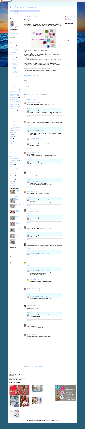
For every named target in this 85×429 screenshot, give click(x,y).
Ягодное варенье (14, 196)
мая (13, 55)
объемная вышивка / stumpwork (14, 141)
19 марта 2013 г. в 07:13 (38, 138)
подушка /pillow (13, 150)
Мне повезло (28, 11)
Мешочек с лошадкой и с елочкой (18, 235)
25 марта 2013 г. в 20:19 (44, 253)
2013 (13, 42)
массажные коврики (14, 123)
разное (11, 156)
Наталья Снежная (34, 110)
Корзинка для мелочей (18, 223)
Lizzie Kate (12, 183)
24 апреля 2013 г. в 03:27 (34, 324)
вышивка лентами (13, 99)
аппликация (12, 85)
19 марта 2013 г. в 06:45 (35, 120)
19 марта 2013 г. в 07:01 (44, 181)
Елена (26, 79)
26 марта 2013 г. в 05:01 (38, 279)
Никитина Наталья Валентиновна (34, 172)
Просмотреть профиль (14, 33)
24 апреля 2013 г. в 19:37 (35, 334)
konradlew (48, 420)
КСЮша (26, 83)
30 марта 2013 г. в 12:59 (44, 314)
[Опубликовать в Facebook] (44, 94)
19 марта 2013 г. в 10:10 (34, 191)
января (14, 77)
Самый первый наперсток (18, 229)
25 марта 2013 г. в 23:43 (44, 270)
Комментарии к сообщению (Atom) (47, 363)
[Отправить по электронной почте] (41, 94)
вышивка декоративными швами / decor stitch (15, 95)
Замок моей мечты (14, 61)
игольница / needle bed (15, 115)
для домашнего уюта (14, 106)
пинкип (11, 146)
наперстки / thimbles (14, 130)
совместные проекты (14, 160)
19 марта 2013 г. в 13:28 (44, 199)
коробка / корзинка (14, 119)
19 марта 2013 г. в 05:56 (36, 102)
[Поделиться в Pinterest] (46, 94)
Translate (69, 19)
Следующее (27, 359)
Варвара (29, 243)
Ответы (29, 108)
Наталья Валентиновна (29, 77)
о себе (11, 134)
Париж (11, 145)
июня (14, 54)
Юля (26, 76)
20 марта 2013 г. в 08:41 (35, 209)
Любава (29, 226)
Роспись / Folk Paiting (14, 158)
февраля (14, 76)
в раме (11, 87)
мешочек (12, 125)
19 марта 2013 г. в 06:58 (47, 172)
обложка (12, 136)
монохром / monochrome (15, 127)
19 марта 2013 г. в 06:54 (44, 110)
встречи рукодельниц (14, 89)
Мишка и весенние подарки (14, 64)
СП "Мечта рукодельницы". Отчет (15, 71)
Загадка (13, 73)
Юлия (26, 82)
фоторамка (12, 166)
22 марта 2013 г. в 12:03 (44, 218)
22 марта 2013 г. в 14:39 (36, 226)
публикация (12, 152)
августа (14, 50)
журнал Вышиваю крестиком (13, 113)
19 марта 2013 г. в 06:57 (44, 130)
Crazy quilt (12, 171)
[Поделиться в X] (43, 94)
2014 (13, 40)
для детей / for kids (14, 104)
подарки (12, 148)
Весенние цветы (17, 217)
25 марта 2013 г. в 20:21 (44, 235)
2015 (13, 39)
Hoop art (12, 181)
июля (14, 52)
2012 (13, 79)
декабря (14, 44)
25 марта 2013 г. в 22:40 (34, 262)
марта (14, 59)
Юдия (26, 85)
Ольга (26, 81)
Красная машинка (17, 199)
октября (14, 47)
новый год (12, 132)
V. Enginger (12, 185)
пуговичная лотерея (47, 228)
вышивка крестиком (14, 97)
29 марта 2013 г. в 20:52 (44, 296)
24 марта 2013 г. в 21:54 (36, 243)
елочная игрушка (13, 110)
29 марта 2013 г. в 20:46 (35, 288)
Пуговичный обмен (14, 68)
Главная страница (14, 11)
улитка (11, 162)
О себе (22, 11)
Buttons (36, 95)
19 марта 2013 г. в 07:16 (44, 143)
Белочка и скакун (17, 211)
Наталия (28, 102)
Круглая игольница (17, 240)
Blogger (56, 420)
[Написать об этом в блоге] (42, 94)
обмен (28, 95)
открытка (12, 143)
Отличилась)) (35, 11)
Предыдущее (58, 359)
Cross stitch (12, 173)
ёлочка (11, 108)
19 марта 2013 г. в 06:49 (34, 152)
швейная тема (13, 168)
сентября (15, 49)
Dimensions (12, 175)
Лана (26, 80)
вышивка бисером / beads (15, 91)
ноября (14, 45)
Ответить (28, 106)
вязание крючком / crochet (15, 101)
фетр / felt (12, 164)
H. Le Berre (12, 179)
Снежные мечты (23, 7)
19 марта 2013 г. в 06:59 (44, 162)
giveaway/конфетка (14, 177)
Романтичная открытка (18, 191)
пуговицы (32, 95)
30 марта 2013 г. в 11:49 (35, 305)
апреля (14, 57)
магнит (11, 121)
